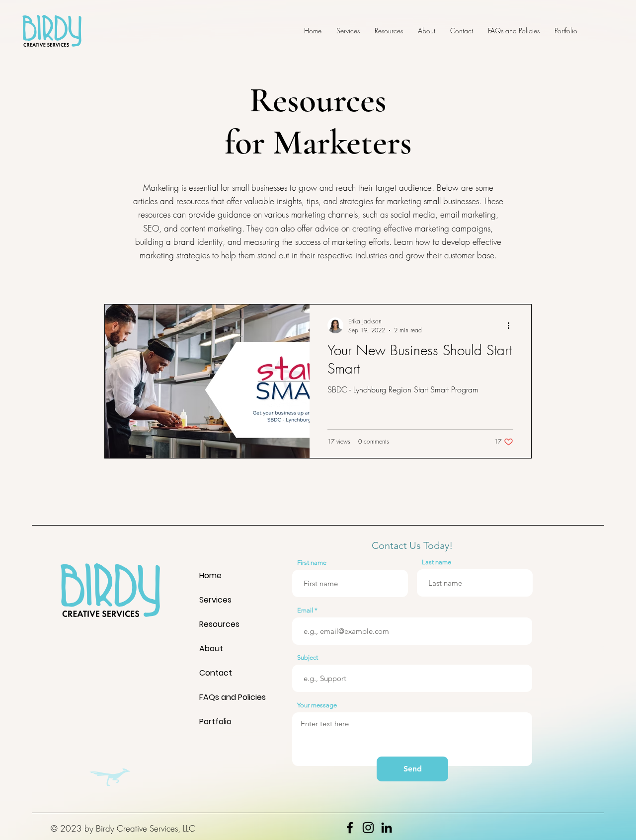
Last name (436, 562)
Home (210, 575)
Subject (307, 657)
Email (305, 610)
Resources (219, 624)
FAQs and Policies (220, 697)
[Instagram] (368, 827)
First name (311, 562)
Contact (215, 673)
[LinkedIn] (386, 827)
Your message (317, 705)
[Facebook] (349, 827)
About (211, 648)
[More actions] (512, 325)
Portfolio (215, 721)
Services (215, 600)
